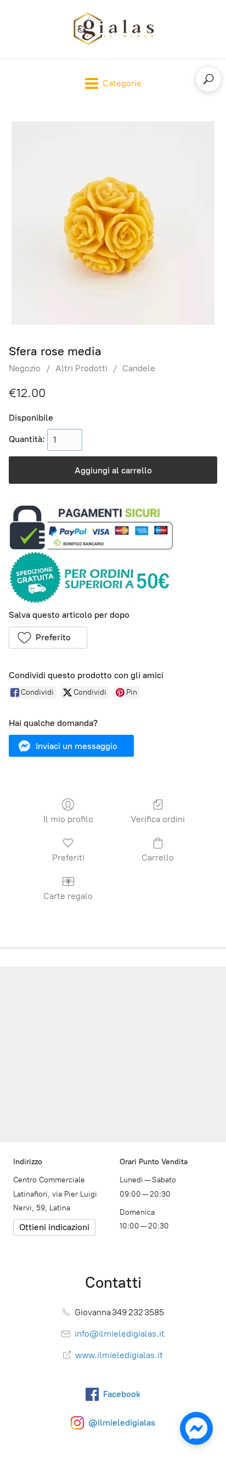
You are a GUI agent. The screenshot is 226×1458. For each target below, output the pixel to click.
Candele (138, 368)
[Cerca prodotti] (208, 79)
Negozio (25, 368)
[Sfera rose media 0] (113, 223)
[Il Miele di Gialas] (113, 29)
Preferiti (68, 857)
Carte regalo (68, 896)
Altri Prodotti (81, 368)
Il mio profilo (68, 819)
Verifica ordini (158, 819)
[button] (48, 638)
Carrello (158, 857)
